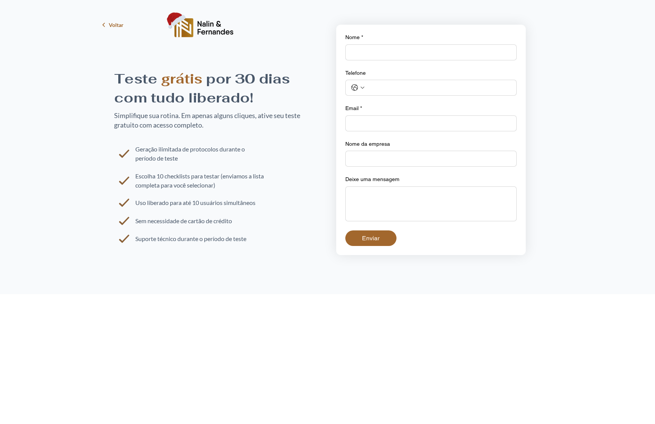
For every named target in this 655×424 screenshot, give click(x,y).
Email (353, 108)
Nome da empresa (367, 144)
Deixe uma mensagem (372, 179)
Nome (354, 37)
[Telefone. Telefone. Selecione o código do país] (357, 87)
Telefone (355, 73)
